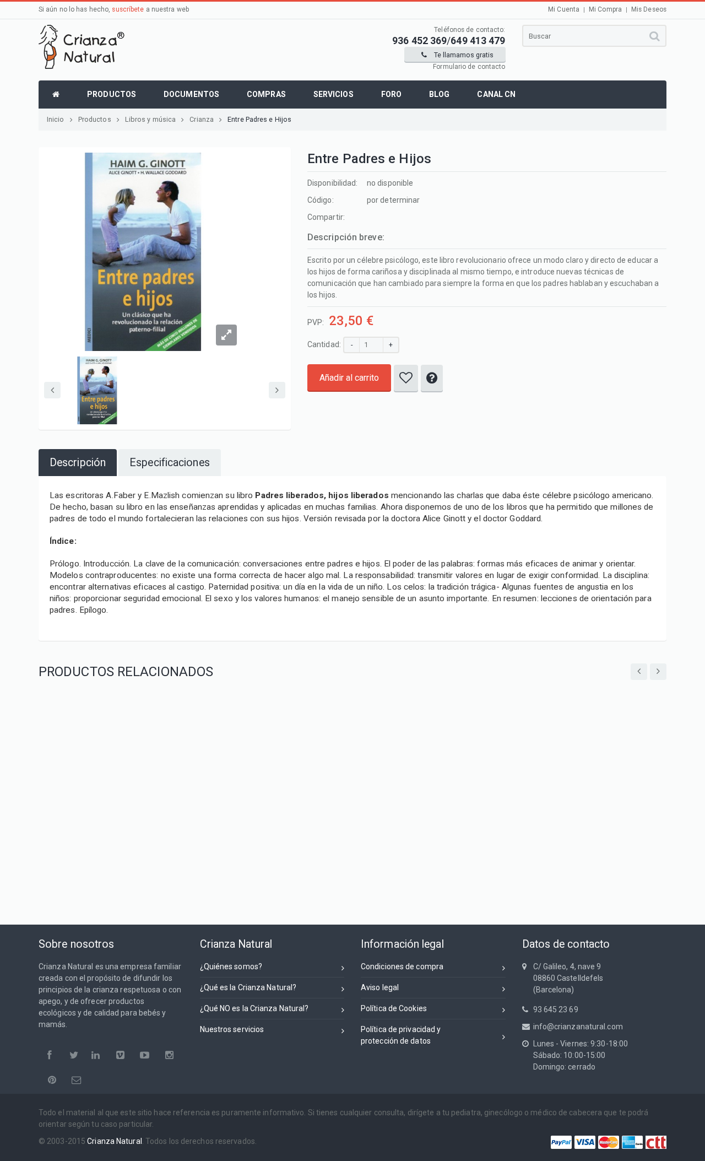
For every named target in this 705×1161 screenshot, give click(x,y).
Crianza (201, 119)
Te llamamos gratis (463, 55)
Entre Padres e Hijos (259, 119)
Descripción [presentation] (78, 462)
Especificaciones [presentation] (169, 462)
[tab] (78, 462)
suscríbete (128, 9)
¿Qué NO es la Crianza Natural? (254, 1008)
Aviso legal (380, 987)
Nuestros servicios (232, 1029)
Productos (94, 119)
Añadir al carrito (349, 377)
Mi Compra (605, 9)
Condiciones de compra (402, 966)
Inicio (55, 119)
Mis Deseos (648, 9)
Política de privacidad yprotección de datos (401, 1035)
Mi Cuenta (563, 9)
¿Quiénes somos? (231, 966)
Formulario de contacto (469, 67)
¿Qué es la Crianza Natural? (248, 987)
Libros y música (150, 119)
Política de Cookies (394, 1008)
